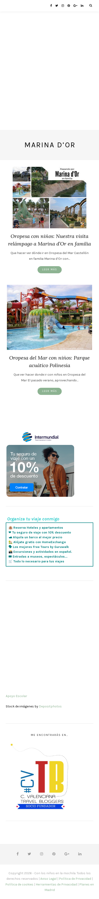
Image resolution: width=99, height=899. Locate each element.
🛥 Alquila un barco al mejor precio (35, 537)
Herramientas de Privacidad (56, 884)
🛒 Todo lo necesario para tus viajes (36, 561)
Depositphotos (50, 706)
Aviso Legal (48, 879)
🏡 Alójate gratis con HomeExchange (37, 542)
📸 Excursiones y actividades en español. (40, 552)
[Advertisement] (49, 80)
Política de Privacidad (75, 879)
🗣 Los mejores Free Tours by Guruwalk (39, 547)
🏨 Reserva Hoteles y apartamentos (36, 528)
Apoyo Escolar (16, 696)
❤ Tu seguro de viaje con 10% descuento (40, 532)
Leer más (49, 269)
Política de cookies (19, 884)
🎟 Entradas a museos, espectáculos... (38, 556)
